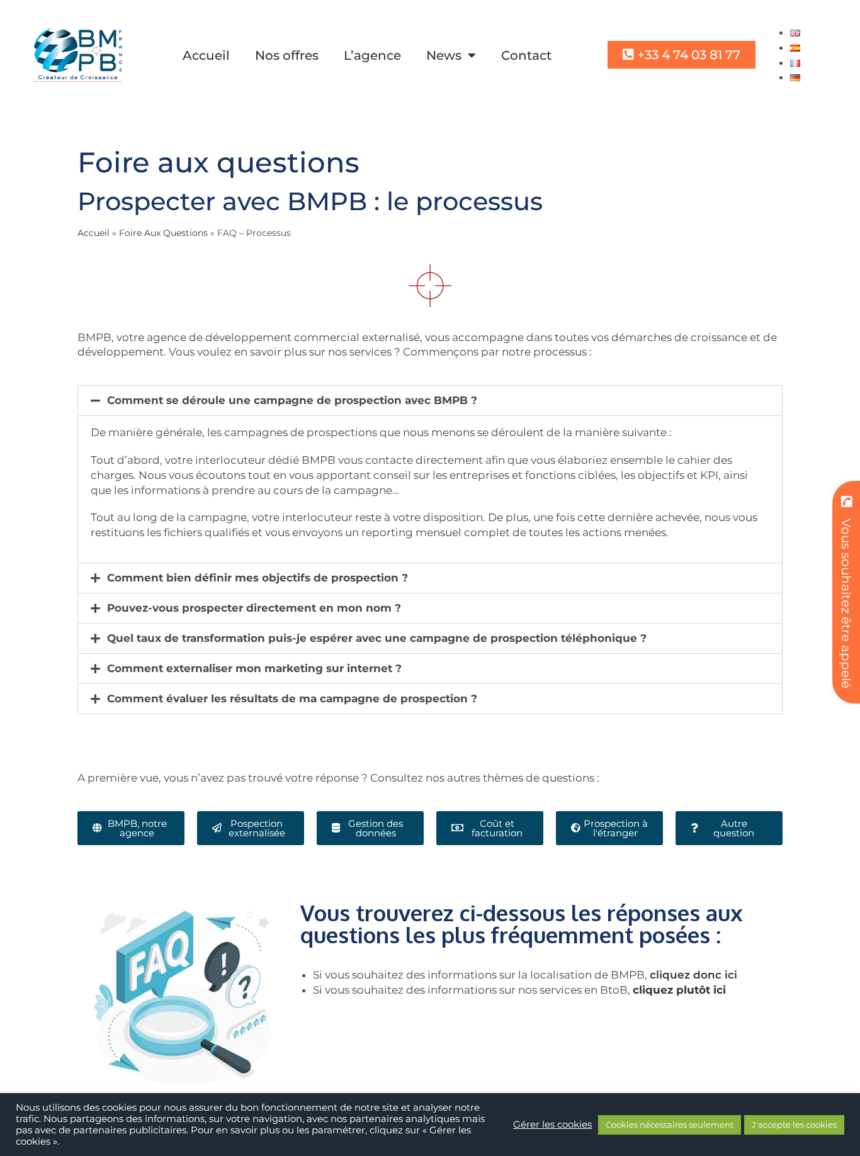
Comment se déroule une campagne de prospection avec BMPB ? (292, 400)
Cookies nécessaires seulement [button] (669, 1125)
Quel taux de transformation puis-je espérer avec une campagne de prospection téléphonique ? (377, 638)
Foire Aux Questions (163, 232)
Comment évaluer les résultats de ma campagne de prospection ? (292, 698)
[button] (430, 400)
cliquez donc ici (693, 974)
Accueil (206, 55)
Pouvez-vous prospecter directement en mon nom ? (254, 608)
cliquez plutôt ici (679, 990)
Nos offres (287, 55)
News (443, 55)
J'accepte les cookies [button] (794, 1125)
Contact (526, 55)
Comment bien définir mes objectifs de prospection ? (257, 577)
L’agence (372, 55)
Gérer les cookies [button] (552, 1124)
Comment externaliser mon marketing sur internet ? (254, 668)
